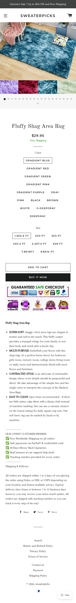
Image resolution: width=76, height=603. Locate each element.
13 (49, 99)
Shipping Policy (38, 575)
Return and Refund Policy (38, 545)
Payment (38, 570)
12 (45, 99)
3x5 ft (56, 235)
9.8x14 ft (47, 251)
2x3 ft (40, 235)
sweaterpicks (38, 16)
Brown (53, 200)
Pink (20, 200)
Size (38, 228)
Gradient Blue (38, 160)
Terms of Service (38, 556)
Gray (55, 192)
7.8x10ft (28, 251)
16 (60, 99)
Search (38, 540)
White (25, 208)
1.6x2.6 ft (22, 235)
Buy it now (38, 277)
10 (38, 99)
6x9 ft (58, 243)
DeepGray (38, 216)
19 (71, 99)
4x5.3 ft (19, 243)
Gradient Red (38, 168)
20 (38, 104)
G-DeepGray (46, 208)
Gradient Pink (38, 184)
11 (42, 99)
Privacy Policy (38, 551)
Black (36, 200)
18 (67, 99)
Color (38, 152)
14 (53, 99)
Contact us (38, 565)
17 (64, 99)
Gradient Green (38, 176)
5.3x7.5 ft (39, 243)
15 (56, 99)
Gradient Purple (31, 192)
